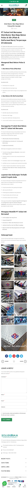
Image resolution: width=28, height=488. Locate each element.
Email (2, 401)
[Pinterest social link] (14, 2)
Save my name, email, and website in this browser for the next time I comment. (13, 414)
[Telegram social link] (18, 2)
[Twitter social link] (12, 2)
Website (3, 407)
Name (3, 395)
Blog (16, 14)
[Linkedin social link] (16, 2)
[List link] (14, 450)
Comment (4, 377)
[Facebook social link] (10, 2)
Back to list (14, 361)
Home (12, 13)
